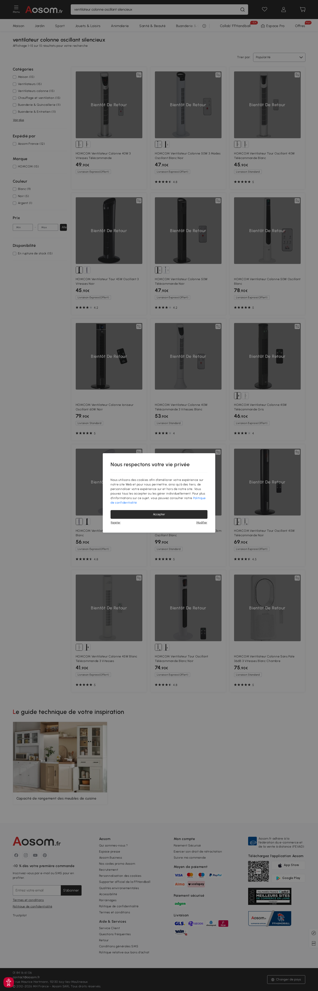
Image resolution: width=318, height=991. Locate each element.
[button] (8, 982)
